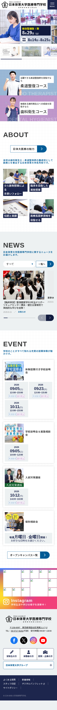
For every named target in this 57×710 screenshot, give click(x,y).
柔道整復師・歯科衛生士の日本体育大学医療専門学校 (28, 619)
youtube (43, 640)
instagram (33, 640)
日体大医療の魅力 (24, 149)
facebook (14, 640)
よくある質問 (9, 679)
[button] (50, 318)
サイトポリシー (10, 688)
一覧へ (41, 264)
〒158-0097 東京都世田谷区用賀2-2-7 (27, 627)
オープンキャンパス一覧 (24, 555)
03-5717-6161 (17, 630)
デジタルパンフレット (32, 683)
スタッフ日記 (9, 683)
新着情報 (26, 679)
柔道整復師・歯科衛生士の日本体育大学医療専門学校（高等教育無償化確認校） (24, 5)
